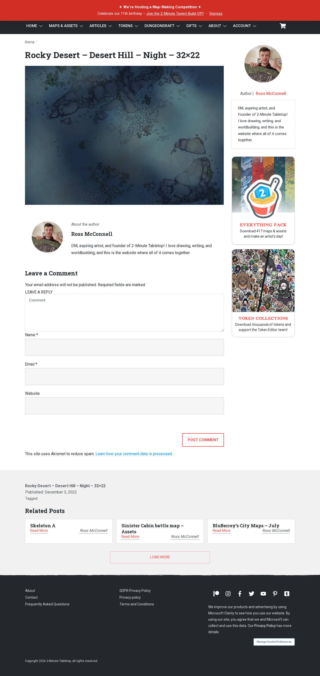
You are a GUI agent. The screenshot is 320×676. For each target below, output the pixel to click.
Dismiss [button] (216, 13)
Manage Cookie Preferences (274, 641)
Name (31, 334)
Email (31, 364)
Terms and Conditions (137, 604)
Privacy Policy (265, 626)
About (30, 591)
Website (32, 393)
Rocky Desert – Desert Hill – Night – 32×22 (112, 54)
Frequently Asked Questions (47, 604)
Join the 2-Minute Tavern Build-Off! (175, 13)
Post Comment (203, 440)
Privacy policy (130, 597)
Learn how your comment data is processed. (134, 453)
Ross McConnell (271, 93)
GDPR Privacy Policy (135, 591)
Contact (31, 597)
